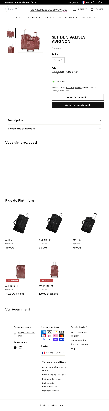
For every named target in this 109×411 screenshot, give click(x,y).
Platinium (56, 48)
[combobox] (12, 9)
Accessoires (67, 17)
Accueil (18, 17)
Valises (33, 17)
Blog (73, 348)
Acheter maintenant (77, 105)
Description (15, 120)
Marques (88, 17)
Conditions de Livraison (54, 374)
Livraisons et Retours (21, 128)
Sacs (48, 17)
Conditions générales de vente (54, 369)
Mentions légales (50, 390)
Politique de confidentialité (49, 385)
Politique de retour (51, 379)
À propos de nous (79, 344)
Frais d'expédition (73, 87)
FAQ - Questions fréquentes (79, 334)
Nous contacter (78, 340)
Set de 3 (58, 60)
